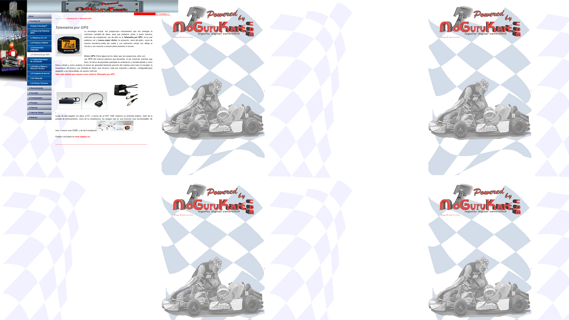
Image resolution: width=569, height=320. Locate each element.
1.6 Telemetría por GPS (40, 55)
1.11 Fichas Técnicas (39, 83)
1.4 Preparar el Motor (39, 43)
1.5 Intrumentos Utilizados (37, 49)
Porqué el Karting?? (38, 26)
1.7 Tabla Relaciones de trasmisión (39, 61)
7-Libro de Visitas (36, 113)
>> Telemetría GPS (84, 18)
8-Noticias (33, 117)
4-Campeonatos (35, 98)
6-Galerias (33, 108)
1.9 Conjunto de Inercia (40, 73)
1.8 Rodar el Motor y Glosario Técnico (38, 67)
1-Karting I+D (34, 21)
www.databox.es (82, 137)
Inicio (31, 16)
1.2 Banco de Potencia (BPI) (39, 32)
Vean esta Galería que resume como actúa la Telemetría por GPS (85, 74)
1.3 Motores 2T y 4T (38, 38)
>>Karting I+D (71, 18)
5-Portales (33, 103)
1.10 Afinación (36, 78)
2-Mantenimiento (36, 88)
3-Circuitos (33, 93)
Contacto (163, 14)
